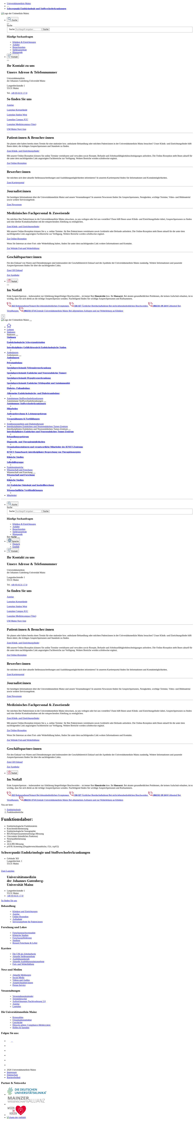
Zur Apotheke (13, 275)
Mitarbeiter (12, 495)
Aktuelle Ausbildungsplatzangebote (28, 961)
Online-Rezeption (20, 916)
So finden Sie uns (9, 900)
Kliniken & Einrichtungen (24, 42)
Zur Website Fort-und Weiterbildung (23, 248)
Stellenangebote (19, 50)
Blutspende (17, 52)
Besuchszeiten (18, 47)
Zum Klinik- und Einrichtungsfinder (23, 151)
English (15, 546)
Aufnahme (17, 919)
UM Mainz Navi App (16, 129)
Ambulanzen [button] (12, 352)
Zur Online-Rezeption (17, 163)
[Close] (8, 23)
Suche (9, 25)
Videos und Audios (21, 980)
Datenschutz (12, 1075)
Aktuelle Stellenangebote (23, 956)
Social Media (18, 977)
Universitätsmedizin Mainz (19, 3)
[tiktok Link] (9, 1065)
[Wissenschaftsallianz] (27, 1104)
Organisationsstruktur (22, 1020)
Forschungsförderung (22, 938)
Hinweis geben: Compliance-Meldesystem (31, 1025)
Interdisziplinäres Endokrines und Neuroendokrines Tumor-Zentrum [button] (37, 426)
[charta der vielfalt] (16, 1117)
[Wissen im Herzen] (17, 1115)
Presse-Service (19, 985)
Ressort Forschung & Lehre (24, 943)
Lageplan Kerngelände (17, 110)
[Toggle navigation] (31, 320)
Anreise (10, 105)
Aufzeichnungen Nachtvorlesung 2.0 (29, 1001)
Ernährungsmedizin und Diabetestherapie (25, 424)
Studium (16, 940)
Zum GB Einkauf (15, 270)
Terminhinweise (19, 999)
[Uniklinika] (27, 1094)
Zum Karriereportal (15, 182)
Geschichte (17, 1022)
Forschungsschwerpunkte (23, 933)
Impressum (12, 1072)
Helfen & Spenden (20, 1027)
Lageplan (16, 1006)
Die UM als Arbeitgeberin (24, 954)
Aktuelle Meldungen (21, 975)
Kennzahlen (17, 1017)
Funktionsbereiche (15, 467)
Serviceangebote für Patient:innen (27, 921)
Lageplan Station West (17, 115)
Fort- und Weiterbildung (23, 964)
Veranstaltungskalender (22, 996)
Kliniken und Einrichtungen (24, 911)
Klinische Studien (20, 935)
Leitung (10, 329)
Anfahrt (15, 45)
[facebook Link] (9, 1060)
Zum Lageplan (7, 871)
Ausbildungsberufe (21, 959)
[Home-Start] (9, 327)
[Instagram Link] (9, 1055)
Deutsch (16, 544)
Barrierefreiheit (13, 1077)
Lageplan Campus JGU (17, 119)
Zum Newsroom (14, 204)
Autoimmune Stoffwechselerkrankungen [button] (25, 398)
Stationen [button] (11, 332)
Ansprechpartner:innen (22, 982)
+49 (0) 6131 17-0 (19, 93)
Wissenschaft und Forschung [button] (20, 470)
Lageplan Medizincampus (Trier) (21, 124)
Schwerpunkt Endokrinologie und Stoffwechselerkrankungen (36, 8)
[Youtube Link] (10, 1050)
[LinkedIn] (9, 1045)
